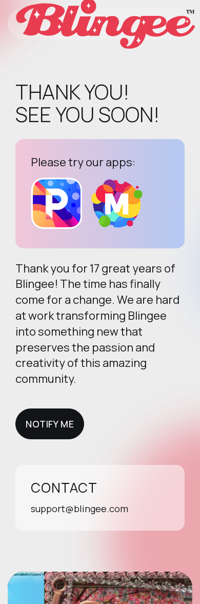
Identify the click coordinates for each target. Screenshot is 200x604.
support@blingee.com (79, 508)
